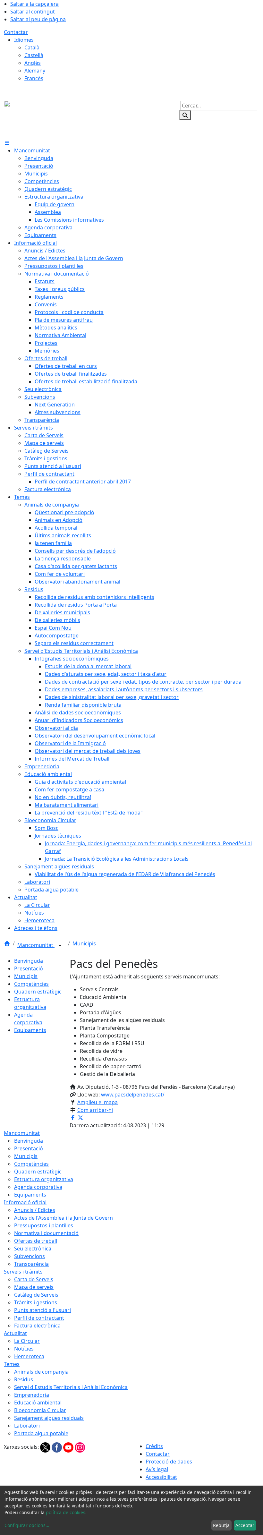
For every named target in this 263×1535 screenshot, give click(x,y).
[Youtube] (69, 1446)
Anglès (32, 62)
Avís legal (157, 1469)
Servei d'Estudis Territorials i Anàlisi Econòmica (71, 1387)
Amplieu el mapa (97, 1102)
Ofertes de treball (35, 1240)
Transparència (31, 1263)
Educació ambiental (38, 1402)
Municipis (84, 943)
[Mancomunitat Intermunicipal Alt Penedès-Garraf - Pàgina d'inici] (68, 118)
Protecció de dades (169, 1461)
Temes (12, 1364)
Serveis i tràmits (23, 1271)
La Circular (27, 1340)
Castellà (33, 55)
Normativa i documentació (46, 1233)
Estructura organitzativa (43, 1179)
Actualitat (15, 1333)
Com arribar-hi (95, 1109)
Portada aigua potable (41, 1433)
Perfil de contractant (39, 1317)
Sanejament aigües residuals (49, 1417)
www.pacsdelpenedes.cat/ (133, 1094)
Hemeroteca (29, 1356)
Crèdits (154, 1446)
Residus (23, 1379)
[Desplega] (60, 946)
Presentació (28, 968)
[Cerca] (185, 115)
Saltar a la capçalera (34, 3)
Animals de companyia (41, 1371)
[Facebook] (57, 1446)
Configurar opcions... (26, 1525)
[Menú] (7, 142)
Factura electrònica (37, 1325)
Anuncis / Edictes (34, 1210)
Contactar (16, 32)
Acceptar (244, 1525)
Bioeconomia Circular (40, 1410)
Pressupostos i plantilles (43, 1225)
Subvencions (29, 1256)
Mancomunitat (36, 945)
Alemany (34, 70)
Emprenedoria (31, 1394)
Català (31, 47)
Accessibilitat (161, 1476)
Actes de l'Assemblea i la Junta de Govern (63, 1217)
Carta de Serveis (33, 1279)
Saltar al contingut (32, 11)
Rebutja (221, 1525)
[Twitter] (46, 1446)
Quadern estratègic (38, 991)
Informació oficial (25, 1202)
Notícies (24, 1348)
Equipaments (30, 1030)
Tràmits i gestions (35, 1302)
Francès (33, 78)
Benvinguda (28, 960)
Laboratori (27, 1425)
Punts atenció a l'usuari (42, 1310)
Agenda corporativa (38, 1186)
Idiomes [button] (24, 39)
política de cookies (65, 1512)
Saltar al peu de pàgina (38, 19)
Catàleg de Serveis (36, 1294)
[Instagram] (80, 1446)
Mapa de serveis (34, 1287)
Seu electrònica (32, 1248)
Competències (31, 983)
